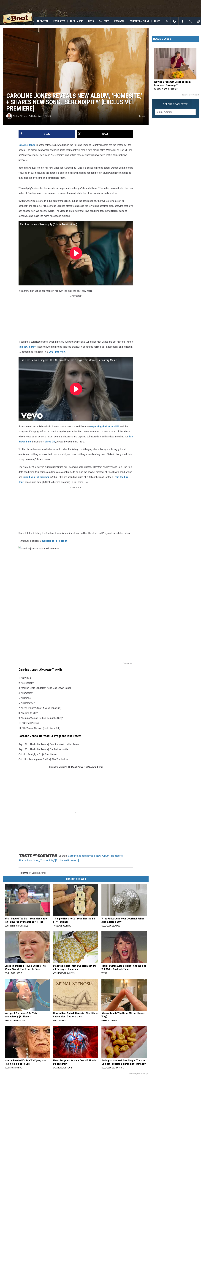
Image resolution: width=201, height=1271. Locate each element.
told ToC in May (27, 346)
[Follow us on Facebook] (182, 21)
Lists (91, 21)
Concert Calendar (139, 21)
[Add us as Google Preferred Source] (174, 21)
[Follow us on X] (190, 21)
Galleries (104, 21)
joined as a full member (36, 477)
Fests (157, 21)
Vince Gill (50, 441)
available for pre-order (54, 540)
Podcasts (119, 21)
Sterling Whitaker (20, 116)
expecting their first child (104, 426)
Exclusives (59, 21)
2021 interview (57, 351)
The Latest (42, 21)
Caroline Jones (27, 144)
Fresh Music (76, 21)
